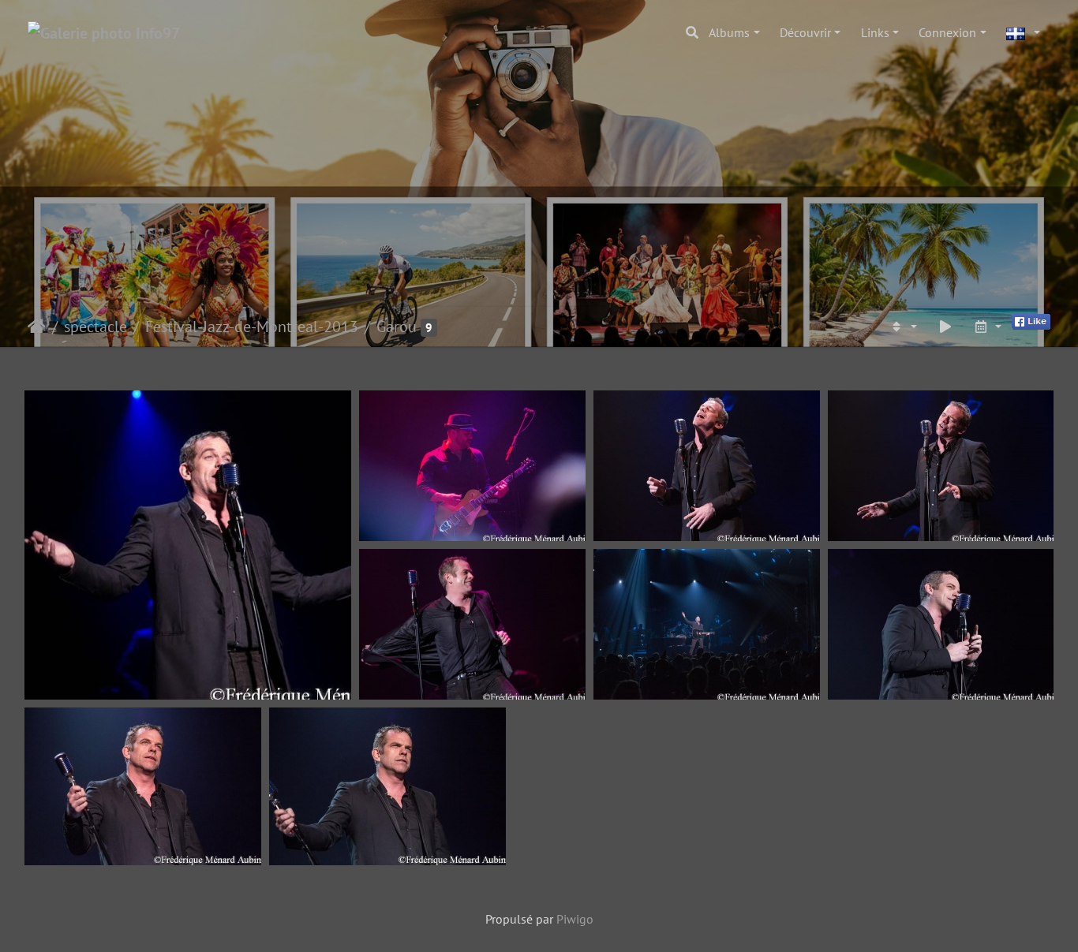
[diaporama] (945, 326)
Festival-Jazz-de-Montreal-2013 (251, 326)
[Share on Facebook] (1031, 320)
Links (875, 32)
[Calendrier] (987, 326)
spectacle (95, 326)
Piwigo (574, 919)
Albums (729, 32)
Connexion (947, 32)
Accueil (37, 326)
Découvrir (805, 32)
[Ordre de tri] (902, 326)
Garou (396, 326)
